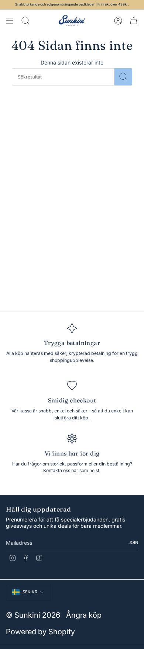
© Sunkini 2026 (33, 615)
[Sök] (123, 77)
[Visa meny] (9, 20)
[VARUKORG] (133, 20)
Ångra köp (84, 615)
